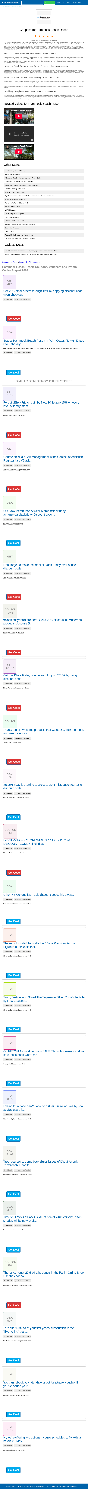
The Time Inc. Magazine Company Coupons (20, 238)
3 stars (44, 36)
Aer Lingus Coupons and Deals (13, 1450)
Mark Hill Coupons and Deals (13, 523)
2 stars (40, 36)
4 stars (48, 36)
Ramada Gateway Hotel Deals (15, 189)
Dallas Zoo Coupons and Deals (13, 415)
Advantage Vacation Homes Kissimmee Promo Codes (23, 178)
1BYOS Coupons (10, 210)
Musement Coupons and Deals (13, 632)
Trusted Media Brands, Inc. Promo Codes (19, 235)
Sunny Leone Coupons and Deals (14, 1230)
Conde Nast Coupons (12, 228)
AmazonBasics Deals (12, 217)
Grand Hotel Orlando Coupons (15, 199)
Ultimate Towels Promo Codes (15, 221)
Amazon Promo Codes (12, 206)
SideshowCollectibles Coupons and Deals (17, 956)
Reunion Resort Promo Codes (15, 192)
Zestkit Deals (9, 231)
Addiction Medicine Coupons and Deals (16, 470)
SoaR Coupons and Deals (12, 742)
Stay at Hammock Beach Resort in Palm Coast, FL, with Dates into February (31, 254)
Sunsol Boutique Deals (12, 174)
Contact (32, 1486)
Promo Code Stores (63, 3)
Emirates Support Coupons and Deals (16, 1395)
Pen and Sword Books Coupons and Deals (17, 904)
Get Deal (13, 372)
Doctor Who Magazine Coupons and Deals (17, 1174)
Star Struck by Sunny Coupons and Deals (17, 1119)
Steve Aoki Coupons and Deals (13, 853)
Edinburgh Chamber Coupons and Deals (17, 1341)
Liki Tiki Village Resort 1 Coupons (16, 171)
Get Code (14, 318)
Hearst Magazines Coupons (14, 214)
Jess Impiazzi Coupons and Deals (14, 577)
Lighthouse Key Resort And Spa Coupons (19, 181)
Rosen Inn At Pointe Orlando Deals (16, 203)
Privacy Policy (40, 1486)
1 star (36, 36)
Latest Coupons (16, 6)
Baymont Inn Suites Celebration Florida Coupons (21, 185)
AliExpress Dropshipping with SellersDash (65, 1486)
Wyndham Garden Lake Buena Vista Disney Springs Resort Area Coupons (30, 196)
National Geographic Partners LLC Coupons (20, 224)
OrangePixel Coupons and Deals (14, 1064)
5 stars (52, 36)
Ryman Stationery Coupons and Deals (16, 797)
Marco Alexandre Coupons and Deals (16, 688)
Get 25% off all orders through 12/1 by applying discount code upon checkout (31, 251)
